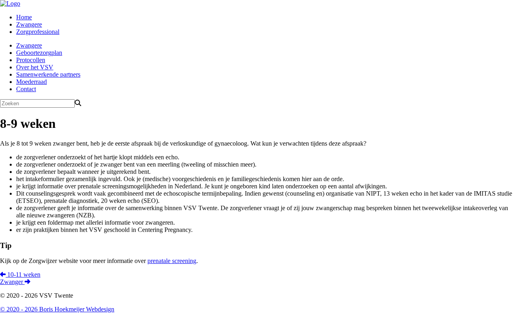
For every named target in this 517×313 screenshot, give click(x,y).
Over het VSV (34, 67)
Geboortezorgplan (39, 52)
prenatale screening (171, 260)
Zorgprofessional (37, 31)
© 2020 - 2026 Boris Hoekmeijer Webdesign (57, 309)
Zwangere (29, 24)
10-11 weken (23, 274)
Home (24, 17)
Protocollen (30, 59)
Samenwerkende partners (48, 74)
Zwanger (12, 281)
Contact (26, 89)
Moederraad (31, 81)
